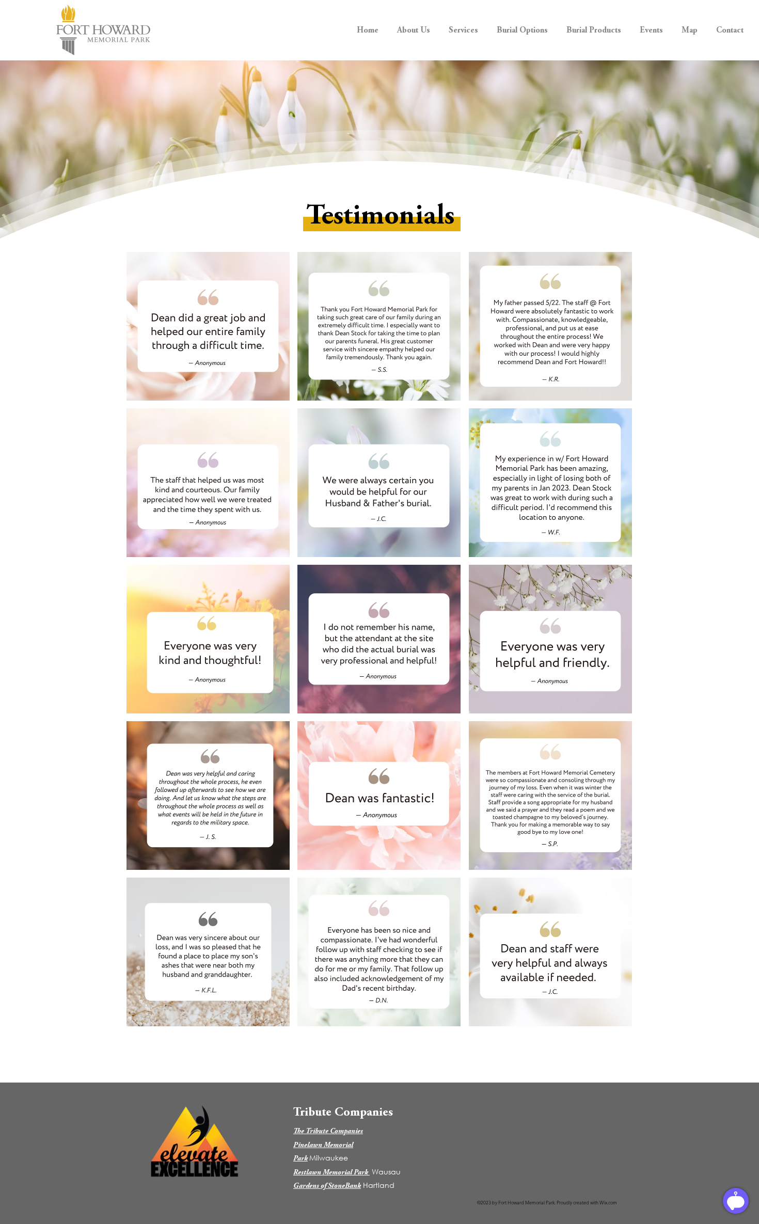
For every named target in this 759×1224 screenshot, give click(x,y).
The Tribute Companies (328, 1131)
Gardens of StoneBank (327, 1186)
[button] (413, 26)
